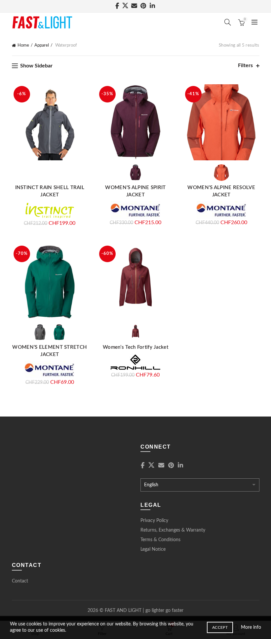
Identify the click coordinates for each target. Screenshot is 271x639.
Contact (20, 581)
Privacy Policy (154, 520)
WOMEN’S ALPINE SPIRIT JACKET (135, 191)
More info (251, 627)
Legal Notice (153, 549)
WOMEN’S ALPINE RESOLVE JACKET (221, 191)
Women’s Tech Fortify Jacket (135, 347)
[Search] (227, 22)
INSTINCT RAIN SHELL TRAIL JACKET (50, 191)
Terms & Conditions (160, 540)
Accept (220, 627)
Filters (245, 65)
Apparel (41, 45)
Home (23, 45)
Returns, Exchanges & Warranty (172, 530)
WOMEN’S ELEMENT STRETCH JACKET (49, 351)
